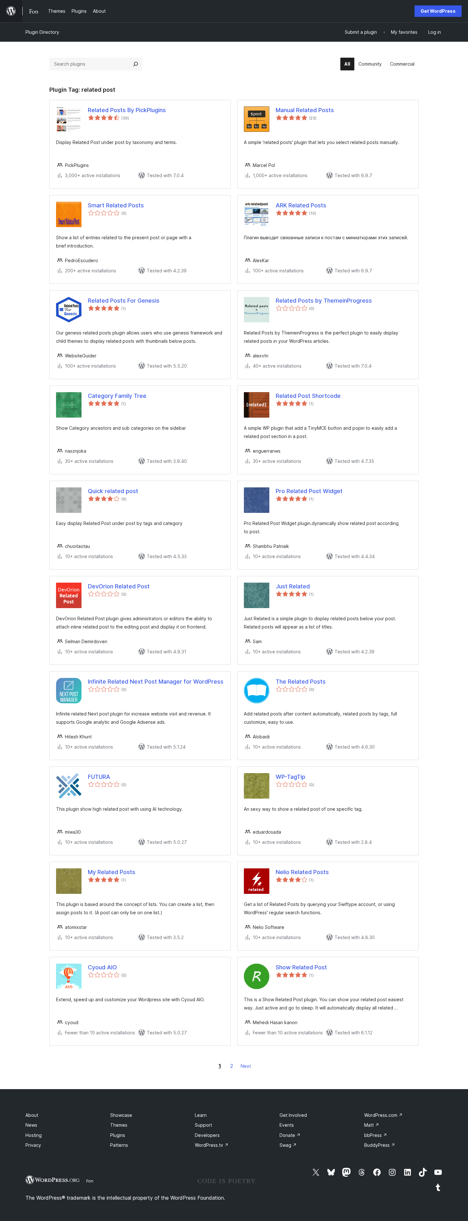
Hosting (33, 1135)
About (31, 1115)
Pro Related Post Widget (309, 491)
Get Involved (293, 1115)
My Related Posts (111, 872)
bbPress (375, 1135)
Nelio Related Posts (302, 872)
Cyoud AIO (102, 967)
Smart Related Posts (116, 205)
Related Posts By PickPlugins (127, 110)
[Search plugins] (135, 64)
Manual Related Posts (305, 110)
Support (203, 1125)
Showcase (121, 1115)
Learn (201, 1115)
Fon (89, 1180)
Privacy (33, 1145)
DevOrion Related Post (119, 586)
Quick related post (113, 491)
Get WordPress (438, 11)
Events (287, 1125)
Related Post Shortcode (308, 395)
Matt (371, 1125)
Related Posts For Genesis (124, 300)
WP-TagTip (290, 776)
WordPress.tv (212, 1145)
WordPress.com (383, 1115)
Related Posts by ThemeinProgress (324, 300)
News (31, 1125)
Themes (118, 1125)
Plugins (117, 1135)
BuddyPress (379, 1145)
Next (246, 1066)
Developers (207, 1135)
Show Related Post (301, 967)
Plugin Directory (42, 32)
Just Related (293, 586)
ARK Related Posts (301, 205)
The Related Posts (301, 681)
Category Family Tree (117, 395)
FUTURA (99, 776)
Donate (290, 1135)
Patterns (119, 1145)
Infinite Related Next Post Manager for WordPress (155, 681)
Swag (288, 1145)
